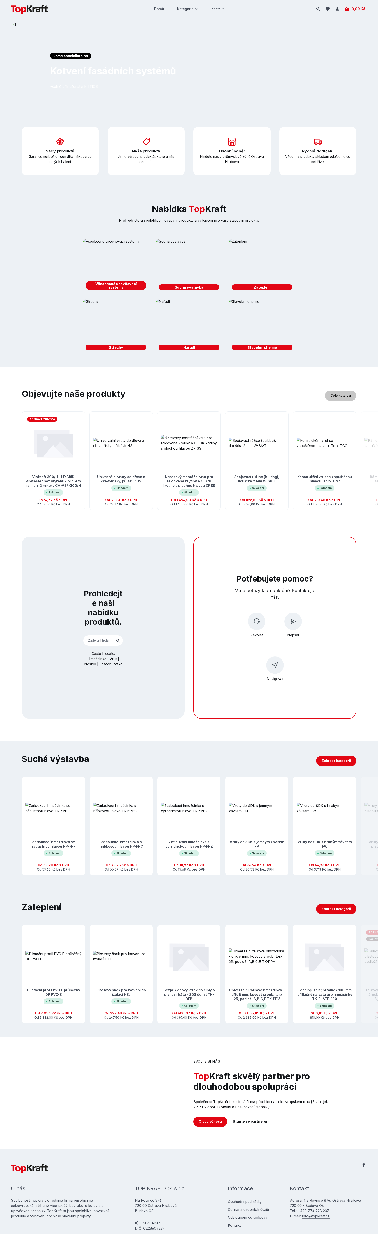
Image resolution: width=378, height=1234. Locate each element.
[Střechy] (116, 326)
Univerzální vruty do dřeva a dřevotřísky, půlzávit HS (121, 479)
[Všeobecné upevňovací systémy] (116, 266)
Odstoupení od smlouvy (247, 1217)
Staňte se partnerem (251, 1121)
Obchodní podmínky (245, 1201)
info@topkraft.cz (316, 1216)
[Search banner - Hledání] (118, 640)
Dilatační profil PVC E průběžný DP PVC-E (53, 992)
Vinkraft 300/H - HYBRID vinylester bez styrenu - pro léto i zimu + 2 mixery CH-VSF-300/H (53, 481)
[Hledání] (318, 8)
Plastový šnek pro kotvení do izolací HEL (121, 992)
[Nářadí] (189, 326)
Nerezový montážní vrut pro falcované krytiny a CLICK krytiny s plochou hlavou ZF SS (189, 481)
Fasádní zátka (110, 664)
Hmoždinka (97, 659)
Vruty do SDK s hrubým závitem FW (325, 844)
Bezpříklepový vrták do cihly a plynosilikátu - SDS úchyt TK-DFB (189, 994)
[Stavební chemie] (262, 326)
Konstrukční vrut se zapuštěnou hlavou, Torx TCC (324, 479)
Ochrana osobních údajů (248, 1209)
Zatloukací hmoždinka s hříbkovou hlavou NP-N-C (121, 844)
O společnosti (210, 1121)
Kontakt (234, 1225)
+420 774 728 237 (313, 1211)
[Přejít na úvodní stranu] (29, 9)
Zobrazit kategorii (336, 761)
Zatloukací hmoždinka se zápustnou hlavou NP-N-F (53, 844)
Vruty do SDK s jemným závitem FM (257, 844)
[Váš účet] (337, 8)
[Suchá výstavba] (189, 266)
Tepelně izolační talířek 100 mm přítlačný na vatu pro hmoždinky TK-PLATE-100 (324, 994)
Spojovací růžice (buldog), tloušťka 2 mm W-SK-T (256, 479)
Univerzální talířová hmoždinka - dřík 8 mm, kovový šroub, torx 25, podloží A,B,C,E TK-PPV (256, 994)
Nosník (90, 664)
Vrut (113, 659)
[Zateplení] (262, 266)
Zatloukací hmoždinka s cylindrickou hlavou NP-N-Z (189, 844)
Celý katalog (340, 395)
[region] (189, 461)
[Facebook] (363, 1166)
